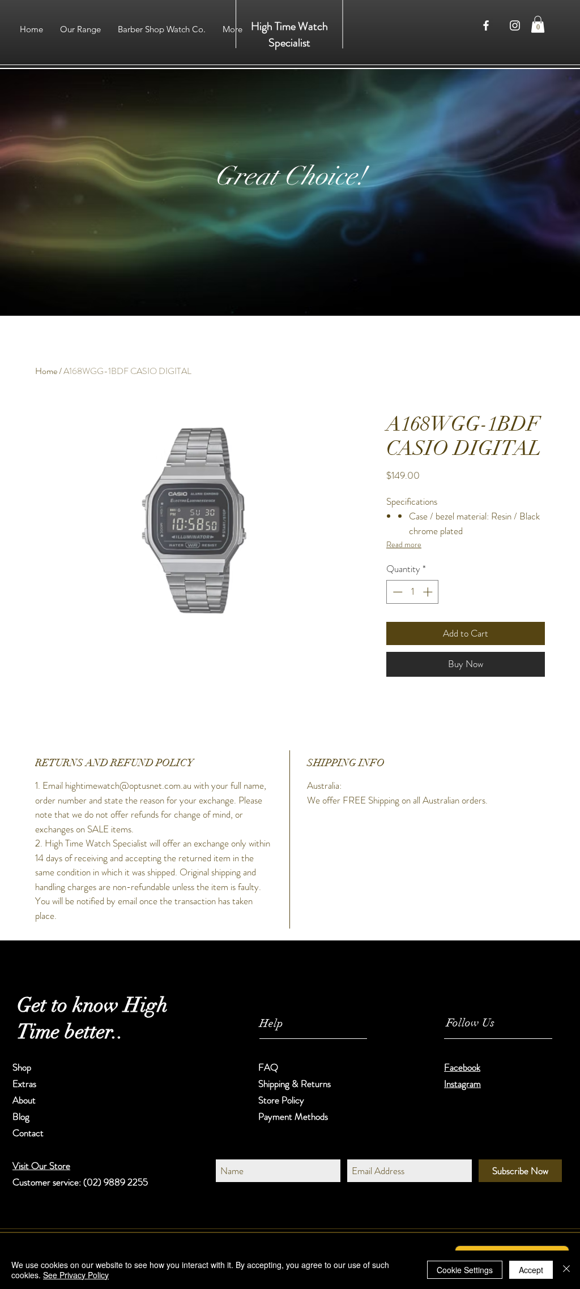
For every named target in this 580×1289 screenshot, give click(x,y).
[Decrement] (396, 592)
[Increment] (428, 592)
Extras (24, 1083)
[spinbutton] (412, 592)
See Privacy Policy (76, 1275)
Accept (531, 1269)
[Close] (566, 1270)
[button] (538, 24)
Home (46, 370)
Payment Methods (294, 1116)
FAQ (268, 1067)
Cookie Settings (465, 1269)
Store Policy (281, 1100)
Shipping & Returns (295, 1083)
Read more (403, 544)
